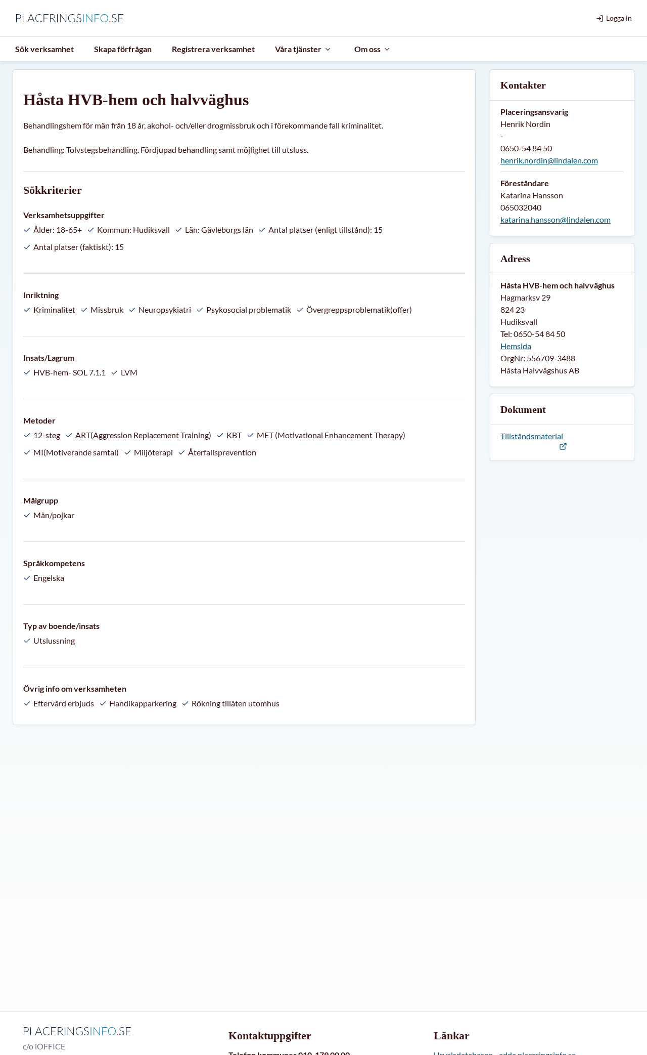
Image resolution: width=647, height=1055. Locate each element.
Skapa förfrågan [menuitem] (123, 49)
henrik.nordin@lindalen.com (549, 160)
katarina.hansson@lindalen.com (555, 219)
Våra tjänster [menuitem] (298, 49)
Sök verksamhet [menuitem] (44, 49)
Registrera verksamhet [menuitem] (213, 49)
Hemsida (515, 346)
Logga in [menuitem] (619, 18)
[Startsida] (72, 18)
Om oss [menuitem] (367, 49)
